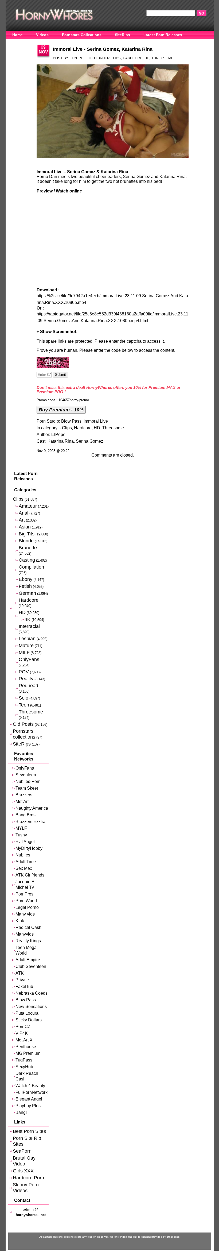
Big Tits (26, 533)
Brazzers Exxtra (30, 821)
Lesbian (27, 638)
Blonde (26, 540)
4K (27, 619)
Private (22, 980)
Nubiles (22, 855)
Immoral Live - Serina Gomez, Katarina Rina (102, 49)
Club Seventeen (30, 966)
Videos (42, 35)
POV (24, 671)
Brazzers (23, 795)
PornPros (24, 894)
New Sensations (31, 1006)
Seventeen (25, 775)
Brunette (28, 547)
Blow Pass (71, 421)
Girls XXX (23, 1170)
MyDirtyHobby (28, 848)
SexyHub (24, 1066)
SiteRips (122, 35)
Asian (25, 527)
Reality (26, 678)
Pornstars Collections (81, 35)
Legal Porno (27, 907)
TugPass (23, 1060)
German (27, 593)
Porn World (26, 900)
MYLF (21, 828)
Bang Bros (25, 815)
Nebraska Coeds (31, 993)
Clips (116, 58)
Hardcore (132, 58)
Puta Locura (26, 1013)
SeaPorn (22, 1151)
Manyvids (24, 934)
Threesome (162, 58)
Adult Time (25, 861)
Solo (23, 698)
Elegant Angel (28, 1099)
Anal (23, 513)
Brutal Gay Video (24, 1161)
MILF (24, 652)
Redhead (28, 685)
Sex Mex (23, 868)
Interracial (29, 626)
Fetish (25, 586)
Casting (27, 560)
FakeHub (24, 986)
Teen (24, 705)
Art (22, 520)
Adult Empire (27, 959)
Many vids (25, 914)
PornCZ (22, 1026)
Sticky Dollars (28, 1020)
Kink (19, 920)
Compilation (31, 567)
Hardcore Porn (28, 1177)
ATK (19, 973)
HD (146, 58)
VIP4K (21, 1033)
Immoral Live (96, 421)
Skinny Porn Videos (26, 1187)
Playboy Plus (28, 1105)
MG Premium (27, 1053)
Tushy (21, 835)
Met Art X (24, 1040)
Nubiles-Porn (28, 781)
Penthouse (25, 1046)
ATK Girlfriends (29, 875)
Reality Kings (28, 941)
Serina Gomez (89, 441)
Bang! (21, 1112)
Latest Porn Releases (162, 35)
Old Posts (23, 724)
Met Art (22, 801)
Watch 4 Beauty (30, 1085)
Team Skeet (26, 788)
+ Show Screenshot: (57, 331)
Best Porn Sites (29, 1131)
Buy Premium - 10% (61, 409)
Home (17, 35)
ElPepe (58, 434)
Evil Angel (25, 841)
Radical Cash (28, 927)
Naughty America (31, 808)
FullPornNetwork (31, 1092)
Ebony (25, 579)
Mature (26, 645)
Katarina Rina (61, 441)
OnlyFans (21, 43)
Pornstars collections (24, 734)
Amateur (28, 506)
